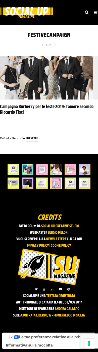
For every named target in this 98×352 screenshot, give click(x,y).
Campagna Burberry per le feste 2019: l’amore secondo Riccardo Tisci (46, 110)
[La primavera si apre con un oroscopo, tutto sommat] (42, 183)
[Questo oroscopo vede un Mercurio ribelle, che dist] (13, 169)
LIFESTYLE (32, 138)
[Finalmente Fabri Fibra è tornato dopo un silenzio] (28, 183)
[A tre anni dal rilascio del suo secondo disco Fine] (84, 169)
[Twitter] (36, 289)
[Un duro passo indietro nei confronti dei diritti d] (28, 169)
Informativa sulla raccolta (29, 345)
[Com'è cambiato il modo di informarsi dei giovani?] (13, 183)
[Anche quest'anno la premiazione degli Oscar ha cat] (56, 183)
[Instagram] (44, 289)
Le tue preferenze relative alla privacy (53, 336)
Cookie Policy (61, 246)
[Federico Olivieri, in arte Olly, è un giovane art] (56, 169)
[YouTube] (60, 289)
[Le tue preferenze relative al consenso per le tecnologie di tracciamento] (89, 343)
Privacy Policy (38, 246)
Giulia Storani (10, 138)
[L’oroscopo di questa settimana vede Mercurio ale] (84, 183)
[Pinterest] (68, 289)
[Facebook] (29, 289)
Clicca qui (74, 239)
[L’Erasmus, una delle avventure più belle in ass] (70, 169)
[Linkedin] (52, 289)
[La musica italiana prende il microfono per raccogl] (42, 169)
